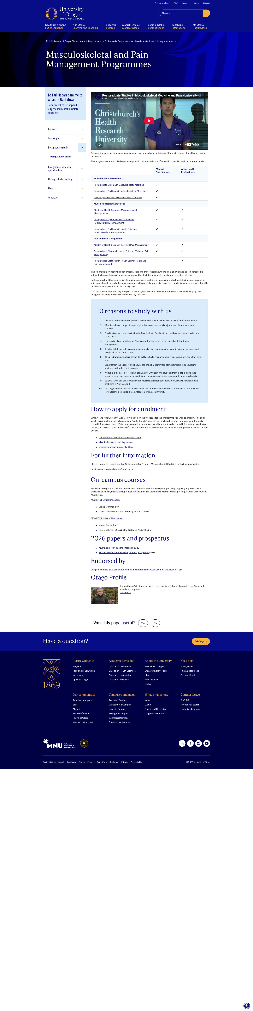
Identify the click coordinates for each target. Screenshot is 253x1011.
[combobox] (181, 13)
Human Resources (190, 671)
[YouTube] (206, 743)
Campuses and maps (122, 694)
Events (148, 704)
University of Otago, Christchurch (68, 41)
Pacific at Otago (80, 718)
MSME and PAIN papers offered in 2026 (119, 548)
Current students (162, 3)
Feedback (71, 762)
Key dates (78, 675)
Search (61, 762)
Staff (176, 3)
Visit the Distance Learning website (116, 442)
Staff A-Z (185, 700)
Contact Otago (190, 694)
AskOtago (200, 641)
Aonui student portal (83, 700)
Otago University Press (156, 671)
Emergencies (187, 666)
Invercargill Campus (118, 718)
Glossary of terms (86, 762)
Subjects (77, 666)
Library (196, 3)
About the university (158, 661)
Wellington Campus (118, 713)
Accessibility (136, 762)
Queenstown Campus (119, 722)
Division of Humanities (120, 675)
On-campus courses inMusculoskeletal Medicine (118, 197)
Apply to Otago (80, 679)
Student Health (188, 675)
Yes (143, 623)
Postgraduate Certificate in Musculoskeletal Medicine (120, 191)
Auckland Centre (117, 700)
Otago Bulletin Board (155, 713)
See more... (125, 592)
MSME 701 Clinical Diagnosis (105, 500)
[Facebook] (190, 743)
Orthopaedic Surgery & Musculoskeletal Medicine (129, 41)
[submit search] (206, 13)
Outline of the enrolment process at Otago (120, 437)
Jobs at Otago (152, 679)
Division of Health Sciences (122, 671)
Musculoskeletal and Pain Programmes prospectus (124, 552)
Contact (206, 3)
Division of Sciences (119, 679)
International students (83, 722)
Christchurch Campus (120, 704)
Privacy (124, 762)
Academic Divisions (121, 661)
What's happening (156, 694)
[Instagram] (198, 743)
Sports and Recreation (156, 709)
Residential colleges (154, 666)
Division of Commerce (120, 666)
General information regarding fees (116, 447)
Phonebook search (190, 704)
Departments (94, 41)
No (155, 623)
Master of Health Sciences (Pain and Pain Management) (121, 245)
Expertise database (190, 709)
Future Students (83, 661)
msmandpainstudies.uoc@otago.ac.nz (115, 469)
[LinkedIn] (182, 743)
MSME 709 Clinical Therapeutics (107, 518)
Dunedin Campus (117, 709)
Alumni (185, 3)
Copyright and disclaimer (107, 762)
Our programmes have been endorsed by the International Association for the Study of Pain (136, 569)
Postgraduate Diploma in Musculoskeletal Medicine (119, 185)
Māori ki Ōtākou (81, 713)
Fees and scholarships (84, 671)
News (147, 700)
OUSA (148, 684)
